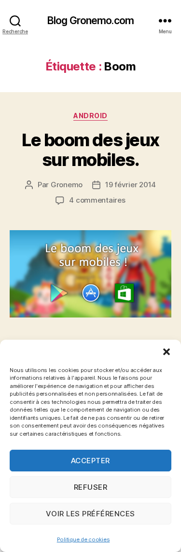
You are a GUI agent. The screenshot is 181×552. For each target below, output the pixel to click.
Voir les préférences (90, 513)
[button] (166, 352)
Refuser (91, 487)
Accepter (90, 460)
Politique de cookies (83, 539)
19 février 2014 (130, 184)
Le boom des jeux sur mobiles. (90, 149)
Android (90, 115)
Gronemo (67, 184)
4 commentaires (97, 200)
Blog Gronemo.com (90, 20)
